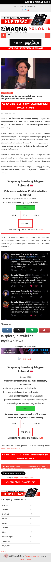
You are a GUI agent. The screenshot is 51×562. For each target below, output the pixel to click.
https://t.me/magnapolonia (24, 477)
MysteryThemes (25, 559)
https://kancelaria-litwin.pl (10, 448)
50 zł (25, 215)
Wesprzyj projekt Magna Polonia (25, 48)
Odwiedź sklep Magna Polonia (25, 42)
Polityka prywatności (32, 556)
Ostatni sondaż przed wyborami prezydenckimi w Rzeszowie (12, 467)
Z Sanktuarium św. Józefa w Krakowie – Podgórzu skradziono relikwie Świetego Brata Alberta (38, 467)
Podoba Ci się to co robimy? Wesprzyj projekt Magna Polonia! (25, 105)
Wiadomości (6, 93)
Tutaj (41, 229)
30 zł (14, 215)
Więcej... (4, 551)
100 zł (36, 215)
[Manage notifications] (6, 556)
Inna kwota (25, 223)
